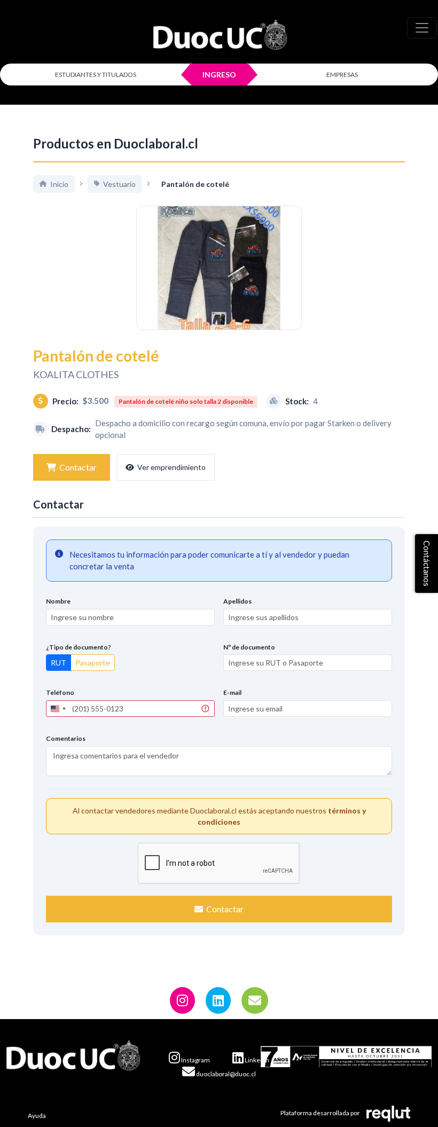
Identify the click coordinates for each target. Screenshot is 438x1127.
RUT (58, 662)
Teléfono (60, 692)
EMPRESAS (342, 75)
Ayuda (37, 1116)
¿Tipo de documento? (78, 647)
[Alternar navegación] (422, 27)
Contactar (78, 467)
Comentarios (65, 738)
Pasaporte (92, 662)
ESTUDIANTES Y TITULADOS (95, 75)
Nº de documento (249, 647)
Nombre (58, 601)
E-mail (232, 692)
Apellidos (237, 601)
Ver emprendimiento (171, 467)
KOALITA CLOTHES (76, 374)
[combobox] (57, 708)
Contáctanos (427, 563)
